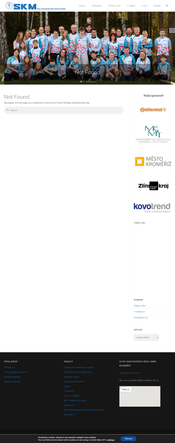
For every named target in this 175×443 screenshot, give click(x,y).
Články (137, 306)
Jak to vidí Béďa (71, 396)
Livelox (67, 386)
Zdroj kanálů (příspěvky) (15, 372)
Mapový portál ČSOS (74, 381)
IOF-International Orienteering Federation (84, 410)
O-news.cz (69, 391)
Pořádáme (139, 317)
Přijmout (128, 438)
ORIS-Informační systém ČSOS (78, 372)
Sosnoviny (69, 405)
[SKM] (35, 6)
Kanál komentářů (12, 377)
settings (110, 440)
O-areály (138, 311)
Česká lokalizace (12, 381)
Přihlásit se (9, 367)
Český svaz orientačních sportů (79, 367)
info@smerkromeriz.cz (130, 373)
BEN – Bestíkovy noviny (75, 400)
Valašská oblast (71, 377)
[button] (139, 110)
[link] (167, 6)
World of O (69, 415)
